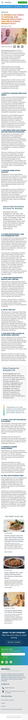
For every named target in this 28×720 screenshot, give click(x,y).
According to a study (15, 122)
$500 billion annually (14, 52)
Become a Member (22, 2)
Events (3, 703)
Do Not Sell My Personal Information (11, 709)
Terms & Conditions (11, 717)
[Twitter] (14, 46)
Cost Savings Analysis (7, 700)
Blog (26, 6)
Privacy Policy (18, 717)
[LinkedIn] (18, 46)
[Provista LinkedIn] (2, 662)
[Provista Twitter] (6, 662)
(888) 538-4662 (9, 687)
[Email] (22, 46)
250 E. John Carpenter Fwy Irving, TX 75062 (15, 692)
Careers (3, 706)
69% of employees (7, 55)
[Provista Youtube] (11, 662)
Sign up (5, 657)
